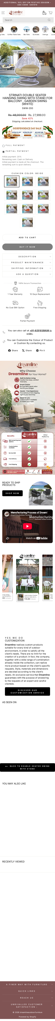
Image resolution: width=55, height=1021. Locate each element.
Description (27, 256)
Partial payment (17, 151)
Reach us (27, 998)
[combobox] (28, 20)
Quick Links (27, 991)
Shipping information (27, 268)
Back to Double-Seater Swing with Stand (29, 767)
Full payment (15, 145)
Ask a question (27, 274)
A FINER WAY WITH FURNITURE (26, 984)
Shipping (16, 121)
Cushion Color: (28, 173)
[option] (27, 577)
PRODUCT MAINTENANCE (27, 262)
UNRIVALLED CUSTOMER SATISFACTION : (27, 1005)
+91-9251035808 (39, 330)
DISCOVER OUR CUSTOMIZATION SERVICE (27, 691)
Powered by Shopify (27, 1017)
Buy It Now (28, 247)
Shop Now (12, 493)
